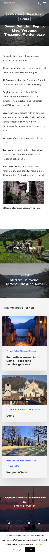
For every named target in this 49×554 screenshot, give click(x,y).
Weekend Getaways (29, 351)
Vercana (24, 19)
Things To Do (34, 14)
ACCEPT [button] (29, 550)
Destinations (15, 14)
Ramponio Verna (28, 461)
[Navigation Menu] (44, 3)
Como (9, 409)
